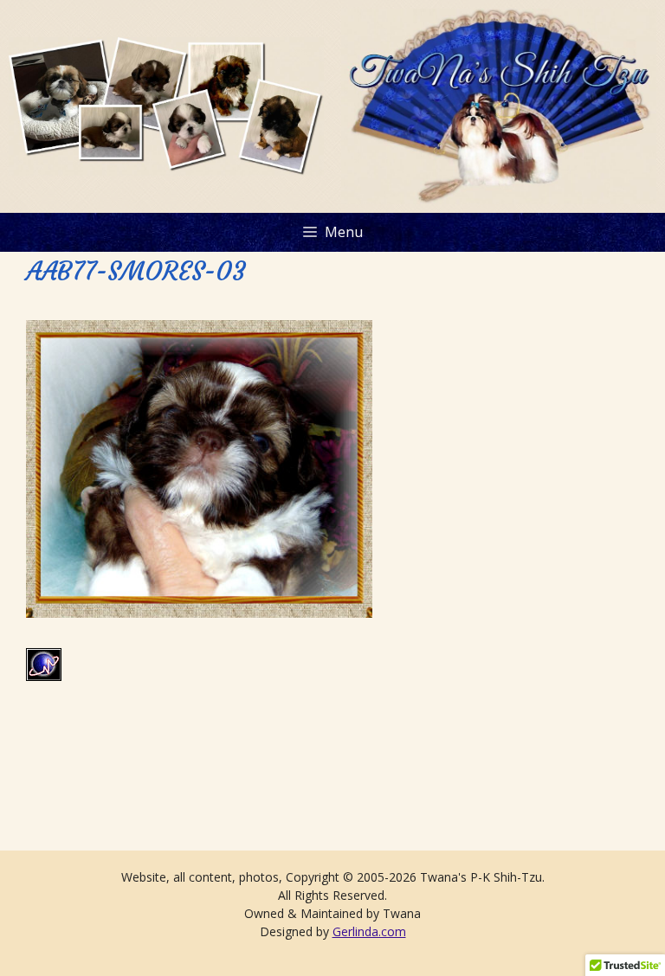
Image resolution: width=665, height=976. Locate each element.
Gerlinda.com (369, 931)
